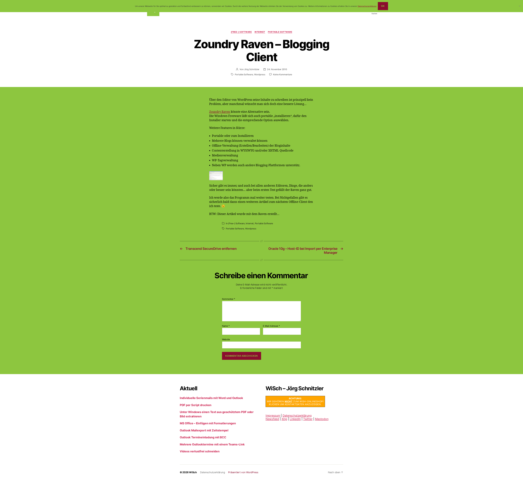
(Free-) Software (241, 32)
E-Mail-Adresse (271, 326)
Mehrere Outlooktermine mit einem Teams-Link (212, 444)
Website (226, 339)
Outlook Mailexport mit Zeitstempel (204, 430)
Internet (260, 32)
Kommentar (228, 299)
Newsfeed (272, 419)
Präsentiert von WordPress (243, 472)
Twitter (307, 419)
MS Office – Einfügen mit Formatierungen (208, 423)
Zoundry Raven (219, 112)
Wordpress (259, 74)
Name (225, 326)
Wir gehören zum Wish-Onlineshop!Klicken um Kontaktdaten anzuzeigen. (295, 401)
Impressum (273, 415)
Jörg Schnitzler (251, 69)
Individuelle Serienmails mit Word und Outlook (211, 398)
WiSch (193, 472)
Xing (284, 419)
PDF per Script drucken (195, 405)
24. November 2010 (277, 69)
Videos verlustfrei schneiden (199, 451)
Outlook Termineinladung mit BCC (203, 437)
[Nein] (519, 6)
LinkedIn (295, 419)
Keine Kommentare (282, 74)
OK (383, 6)
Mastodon (322, 419)
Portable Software (280, 32)
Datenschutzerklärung (297, 415)
